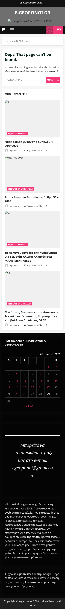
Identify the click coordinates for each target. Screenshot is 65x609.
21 (40, 387)
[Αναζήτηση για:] (25, 80)
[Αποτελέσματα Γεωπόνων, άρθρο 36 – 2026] (32, 174)
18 (16, 387)
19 (24, 387)
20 (32, 387)
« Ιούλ (29, 406)
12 (24, 380)
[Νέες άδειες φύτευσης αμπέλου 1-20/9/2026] (32, 118)
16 (56, 380)
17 (8, 387)
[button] (3, 29)
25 (16, 394)
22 (48, 387)
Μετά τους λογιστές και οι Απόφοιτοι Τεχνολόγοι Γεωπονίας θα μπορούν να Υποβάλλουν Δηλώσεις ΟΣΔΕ (32, 316)
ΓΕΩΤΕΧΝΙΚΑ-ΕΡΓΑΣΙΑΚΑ (19, 303)
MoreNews (47, 601)
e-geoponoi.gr (32, 13)
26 (24, 394)
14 (40, 380)
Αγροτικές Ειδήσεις (17, 133)
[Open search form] (42, 30)
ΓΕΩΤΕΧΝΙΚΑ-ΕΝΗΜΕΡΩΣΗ (20, 189)
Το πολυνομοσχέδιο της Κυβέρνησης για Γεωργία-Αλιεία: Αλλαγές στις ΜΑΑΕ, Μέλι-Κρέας (31, 256)
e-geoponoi (14, 150)
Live (58, 29)
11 (16, 380)
